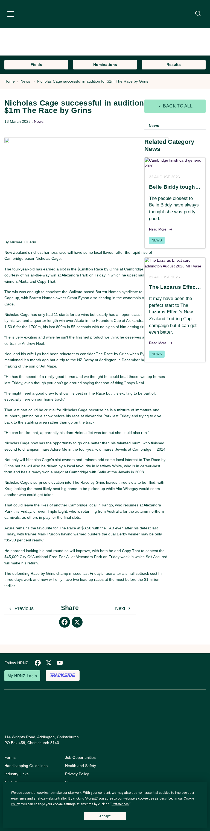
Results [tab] (174, 64)
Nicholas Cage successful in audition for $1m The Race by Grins (93, 81)
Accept (105, 816)
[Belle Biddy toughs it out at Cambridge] (175, 163)
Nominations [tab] (105, 64)
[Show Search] (198, 13)
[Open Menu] (10, 15)
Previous (23, 608)
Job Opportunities (80, 757)
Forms (10, 757)
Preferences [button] (120, 804)
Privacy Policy (77, 774)
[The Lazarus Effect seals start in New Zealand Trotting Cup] (175, 263)
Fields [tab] (36, 64)
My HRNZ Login (22, 675)
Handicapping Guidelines (26, 765)
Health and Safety (80, 765)
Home (9, 81)
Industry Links (16, 774)
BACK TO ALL (177, 106)
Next (121, 608)
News (25, 81)
